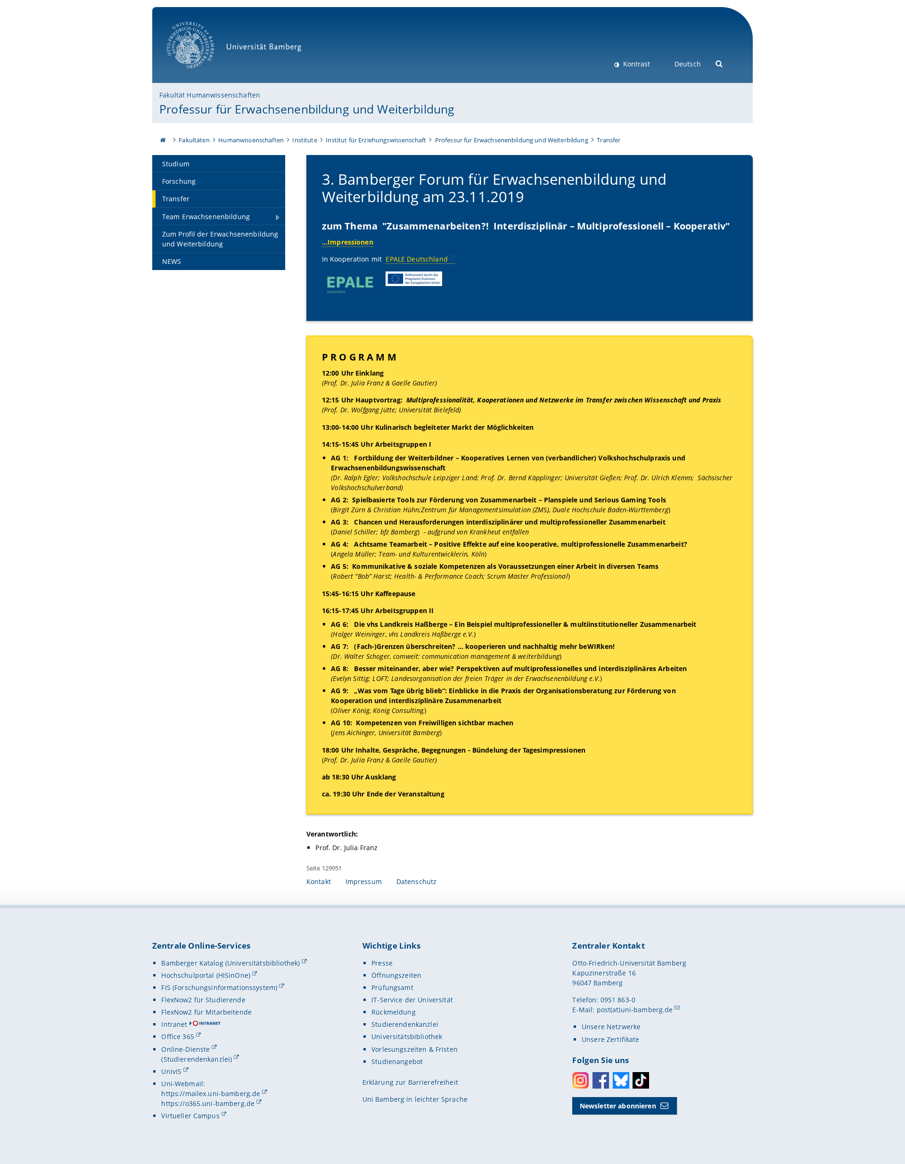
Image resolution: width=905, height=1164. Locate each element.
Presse (382, 963)
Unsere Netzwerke (611, 1026)
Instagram (580, 1080)
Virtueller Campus (190, 1115)
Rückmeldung (393, 1012)
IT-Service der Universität (412, 999)
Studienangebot (397, 1061)
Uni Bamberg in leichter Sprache (415, 1099)
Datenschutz (416, 881)
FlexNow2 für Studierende (203, 999)
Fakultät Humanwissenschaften (209, 94)
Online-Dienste (185, 1049)
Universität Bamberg (200, 73)
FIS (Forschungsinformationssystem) (219, 987)
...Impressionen (347, 242)
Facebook (600, 1080)
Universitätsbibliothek (406, 1036)
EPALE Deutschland (416, 258)
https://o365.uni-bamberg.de (208, 1103)
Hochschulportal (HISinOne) (205, 975)
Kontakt (318, 881)
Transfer (608, 140)
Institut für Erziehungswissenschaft (376, 140)
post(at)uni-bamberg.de (635, 1009)
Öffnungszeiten (396, 975)
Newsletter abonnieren (618, 1105)
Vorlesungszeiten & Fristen (414, 1049)
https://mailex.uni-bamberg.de (210, 1093)
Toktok (641, 1080)
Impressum (364, 881)
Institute (304, 140)
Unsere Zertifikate (611, 1039)
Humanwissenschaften (251, 140)
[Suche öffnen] (719, 62)
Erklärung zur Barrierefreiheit (410, 1082)
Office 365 (177, 1036)
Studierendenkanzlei (404, 1024)
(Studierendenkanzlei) (196, 1059)
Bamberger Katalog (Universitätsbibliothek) (230, 963)
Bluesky (621, 1080)
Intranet (174, 1024)
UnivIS (171, 1071)
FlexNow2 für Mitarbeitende (206, 1012)
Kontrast (635, 63)
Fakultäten (194, 140)
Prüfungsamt (392, 987)
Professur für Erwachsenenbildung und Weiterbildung (306, 109)
